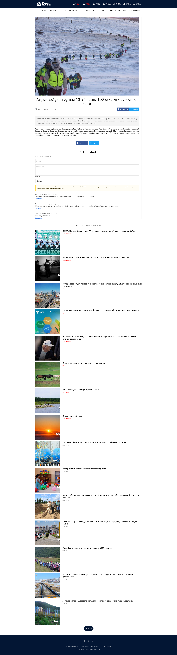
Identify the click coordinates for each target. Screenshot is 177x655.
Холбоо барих (107, 646)
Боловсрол (90, 10)
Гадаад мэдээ (101, 10)
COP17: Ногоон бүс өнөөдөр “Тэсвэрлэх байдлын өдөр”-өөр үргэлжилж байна (99, 231)
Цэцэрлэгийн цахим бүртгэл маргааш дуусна (84, 469)
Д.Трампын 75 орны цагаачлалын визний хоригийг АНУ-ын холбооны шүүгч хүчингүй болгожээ (99, 338)
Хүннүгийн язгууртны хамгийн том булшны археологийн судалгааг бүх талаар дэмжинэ (101, 496)
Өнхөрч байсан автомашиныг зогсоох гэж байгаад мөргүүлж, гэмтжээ (96, 257)
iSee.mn (40, 109)
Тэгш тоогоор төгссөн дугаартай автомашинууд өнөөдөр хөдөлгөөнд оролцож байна (100, 523)
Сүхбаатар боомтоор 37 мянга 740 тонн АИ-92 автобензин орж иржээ (95, 442)
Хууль (110, 10)
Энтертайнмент (134, 10)
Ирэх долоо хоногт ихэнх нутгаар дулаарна (84, 363)
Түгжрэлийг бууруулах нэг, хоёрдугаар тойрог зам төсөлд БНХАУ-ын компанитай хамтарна (102, 285)
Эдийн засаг (53, 10)
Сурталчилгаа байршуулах (88, 646)
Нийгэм (63, 10)
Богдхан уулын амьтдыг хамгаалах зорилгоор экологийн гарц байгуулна (98, 601)
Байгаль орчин (120, 10)
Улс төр (44, 10)
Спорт (81, 10)
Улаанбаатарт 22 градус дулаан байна (81, 389)
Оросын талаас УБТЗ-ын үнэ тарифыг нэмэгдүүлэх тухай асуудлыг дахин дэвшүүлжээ (98, 575)
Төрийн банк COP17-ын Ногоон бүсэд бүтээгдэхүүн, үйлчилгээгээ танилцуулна (101, 310)
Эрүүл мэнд (72, 10)
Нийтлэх (40, 181)
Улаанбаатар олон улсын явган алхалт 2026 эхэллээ (87, 548)
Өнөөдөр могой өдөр (72, 416)
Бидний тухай (70, 646)
